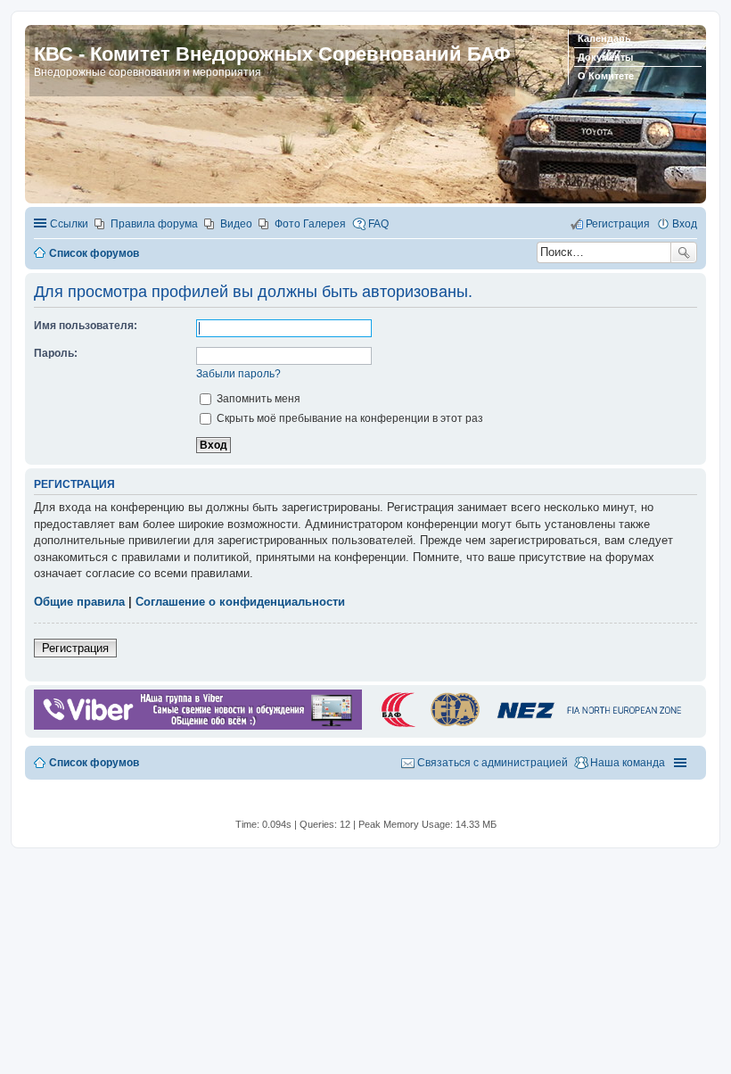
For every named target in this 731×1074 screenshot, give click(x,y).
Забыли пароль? (238, 374)
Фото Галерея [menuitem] (310, 224)
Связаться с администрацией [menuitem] (492, 762)
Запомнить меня (257, 398)
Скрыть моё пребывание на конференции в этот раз (348, 418)
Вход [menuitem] (684, 224)
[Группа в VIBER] (198, 726)
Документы (605, 57)
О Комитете (606, 75)
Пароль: (56, 353)
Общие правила (79, 601)
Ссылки (69, 224)
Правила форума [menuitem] (154, 224)
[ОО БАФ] (530, 726)
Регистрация (75, 648)
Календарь (604, 38)
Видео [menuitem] (236, 224)
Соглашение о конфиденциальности (240, 601)
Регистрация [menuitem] (618, 224)
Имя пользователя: (85, 325)
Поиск (683, 252)
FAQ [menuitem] (378, 224)
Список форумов (94, 762)
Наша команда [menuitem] (627, 762)
